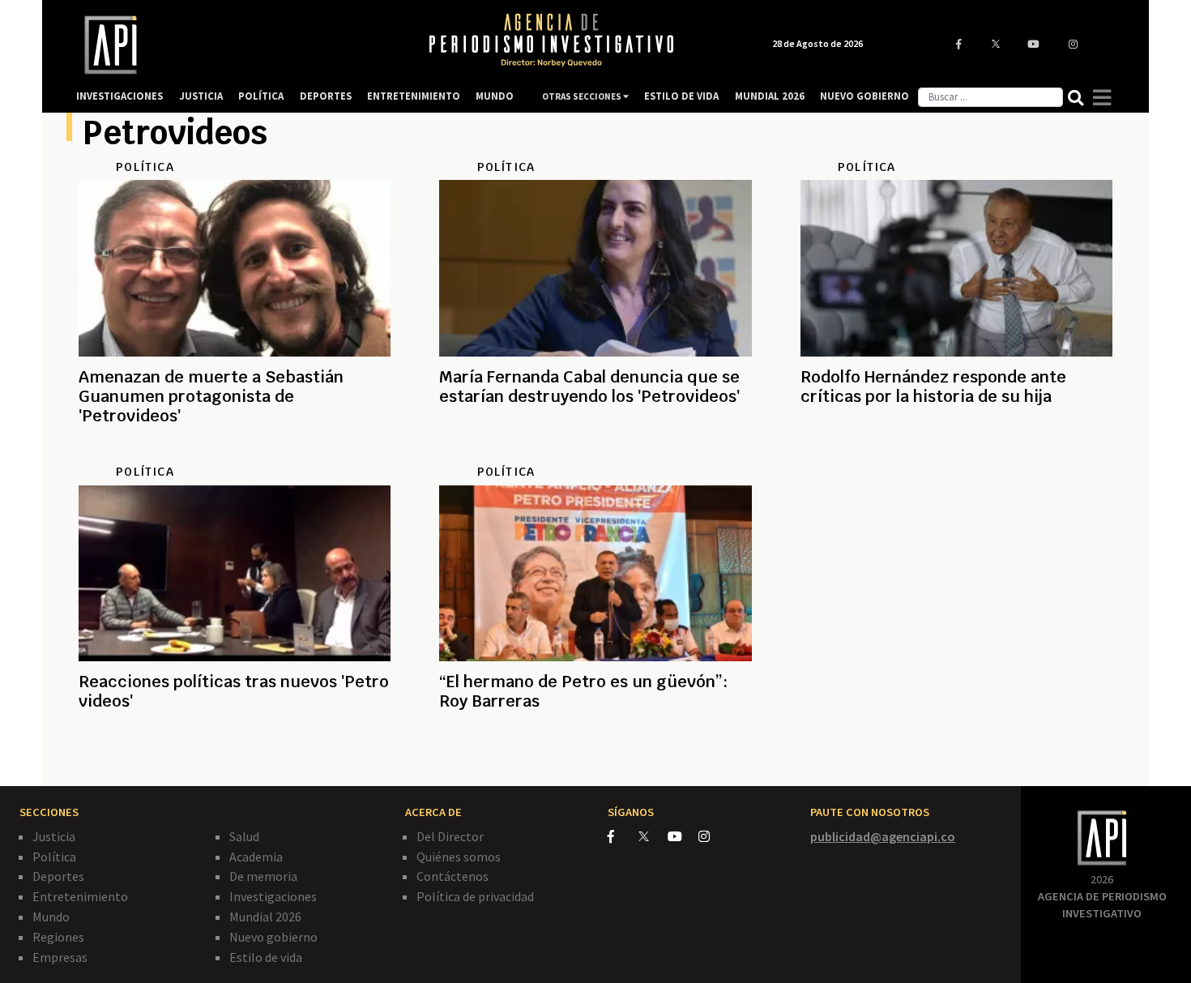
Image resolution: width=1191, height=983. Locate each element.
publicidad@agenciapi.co (882, 836)
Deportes (58, 876)
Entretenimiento (80, 896)
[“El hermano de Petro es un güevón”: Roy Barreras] (595, 759)
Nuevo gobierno (273, 937)
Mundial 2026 (265, 916)
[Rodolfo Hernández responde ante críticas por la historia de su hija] (956, 455)
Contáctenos (452, 876)
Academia (256, 856)
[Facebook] (623, 836)
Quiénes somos (458, 856)
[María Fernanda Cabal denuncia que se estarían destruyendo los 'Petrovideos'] (595, 455)
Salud (244, 836)
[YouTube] (683, 836)
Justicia (53, 836)
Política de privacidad (475, 896)
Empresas (60, 957)
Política (54, 856)
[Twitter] (651, 836)
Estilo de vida (265, 957)
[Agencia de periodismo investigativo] (235, 44)
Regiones (58, 937)
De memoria (263, 876)
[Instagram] (712, 836)
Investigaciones (273, 896)
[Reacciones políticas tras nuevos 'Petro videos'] (235, 759)
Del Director (450, 836)
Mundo (51, 916)
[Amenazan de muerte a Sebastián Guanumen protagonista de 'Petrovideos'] (235, 455)
